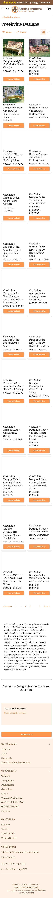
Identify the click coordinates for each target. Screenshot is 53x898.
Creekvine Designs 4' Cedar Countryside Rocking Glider (38, 109)
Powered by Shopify (26, 893)
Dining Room (7, 784)
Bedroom (5, 776)
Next (46, 606)
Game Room (7, 789)
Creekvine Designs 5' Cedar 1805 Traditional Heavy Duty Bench (39, 530)
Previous (8, 606)
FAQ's (4, 753)
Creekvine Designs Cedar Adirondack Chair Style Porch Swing (13, 384)
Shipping (5, 824)
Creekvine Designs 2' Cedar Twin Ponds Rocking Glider (38, 155)
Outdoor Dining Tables (12, 802)
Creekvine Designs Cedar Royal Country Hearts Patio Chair (39, 341)
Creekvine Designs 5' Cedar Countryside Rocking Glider (12, 109)
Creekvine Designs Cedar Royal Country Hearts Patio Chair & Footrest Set (13, 296)
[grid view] (43, 32)
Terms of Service (9, 837)
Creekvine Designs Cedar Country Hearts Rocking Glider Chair (11, 250)
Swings (4, 793)
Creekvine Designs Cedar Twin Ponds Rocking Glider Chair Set (37, 200)
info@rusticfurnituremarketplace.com (19, 852)
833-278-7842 (8, 857)
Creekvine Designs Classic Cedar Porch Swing (11, 431)
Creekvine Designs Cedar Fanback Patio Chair (11, 341)
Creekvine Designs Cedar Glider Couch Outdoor (11, 199)
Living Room (7, 780)
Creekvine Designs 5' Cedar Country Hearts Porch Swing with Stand (12, 482)
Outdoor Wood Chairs (11, 798)
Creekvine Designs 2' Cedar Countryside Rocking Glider (12, 155)
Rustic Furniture (12, 17)
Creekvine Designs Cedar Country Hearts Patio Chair (37, 295)
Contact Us (6, 758)
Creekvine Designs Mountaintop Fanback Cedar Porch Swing (11, 532)
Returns (5, 829)
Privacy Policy (8, 833)
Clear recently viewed (14, 713)
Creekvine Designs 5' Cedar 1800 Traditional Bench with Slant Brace (12, 578)
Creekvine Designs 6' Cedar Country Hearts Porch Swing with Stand (38, 433)
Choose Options (14, 79)
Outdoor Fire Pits (9, 806)
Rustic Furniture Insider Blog (15, 762)
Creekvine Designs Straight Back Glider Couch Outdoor (13, 63)
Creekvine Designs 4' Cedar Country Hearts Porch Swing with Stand (38, 482)
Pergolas (5, 811)
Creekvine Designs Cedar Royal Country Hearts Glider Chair (37, 249)
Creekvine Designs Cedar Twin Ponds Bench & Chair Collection (39, 577)
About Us (5, 749)
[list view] (49, 32)
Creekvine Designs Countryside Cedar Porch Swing (36, 386)
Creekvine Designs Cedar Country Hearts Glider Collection (38, 63)
